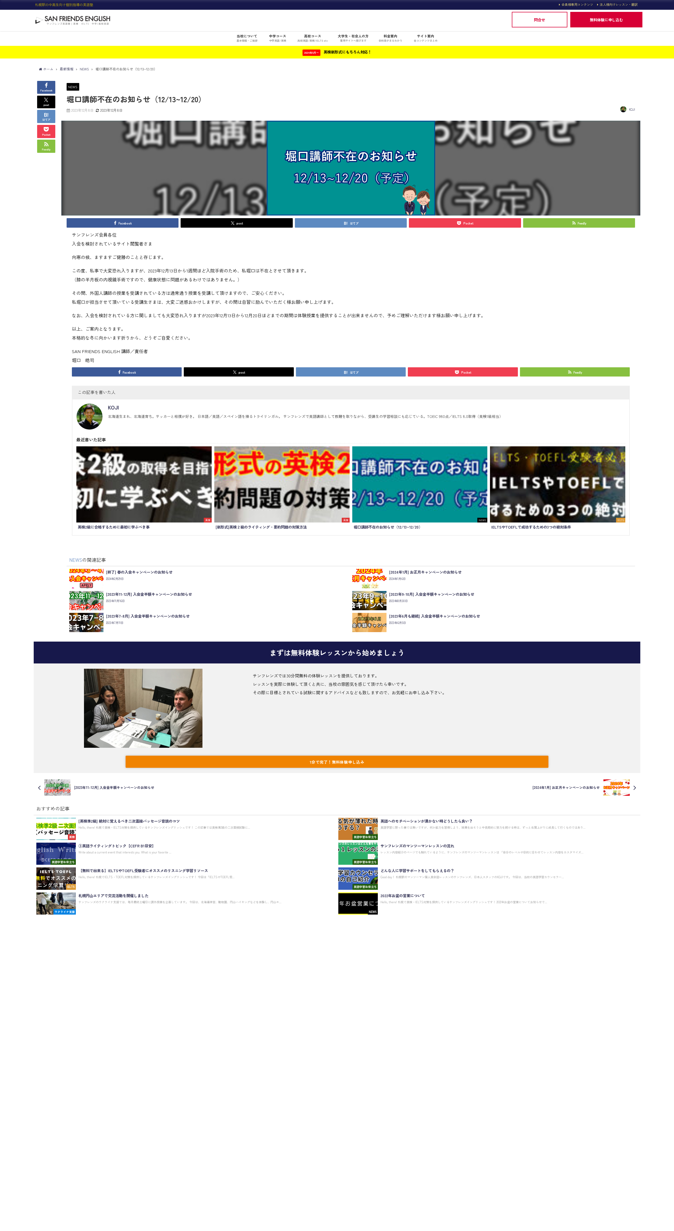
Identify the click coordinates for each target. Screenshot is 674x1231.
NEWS (72, 86)
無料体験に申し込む (606, 19)
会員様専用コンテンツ (577, 4)
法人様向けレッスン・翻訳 (619, 4)
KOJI (632, 109)
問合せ (539, 19)
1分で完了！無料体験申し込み (337, 762)
